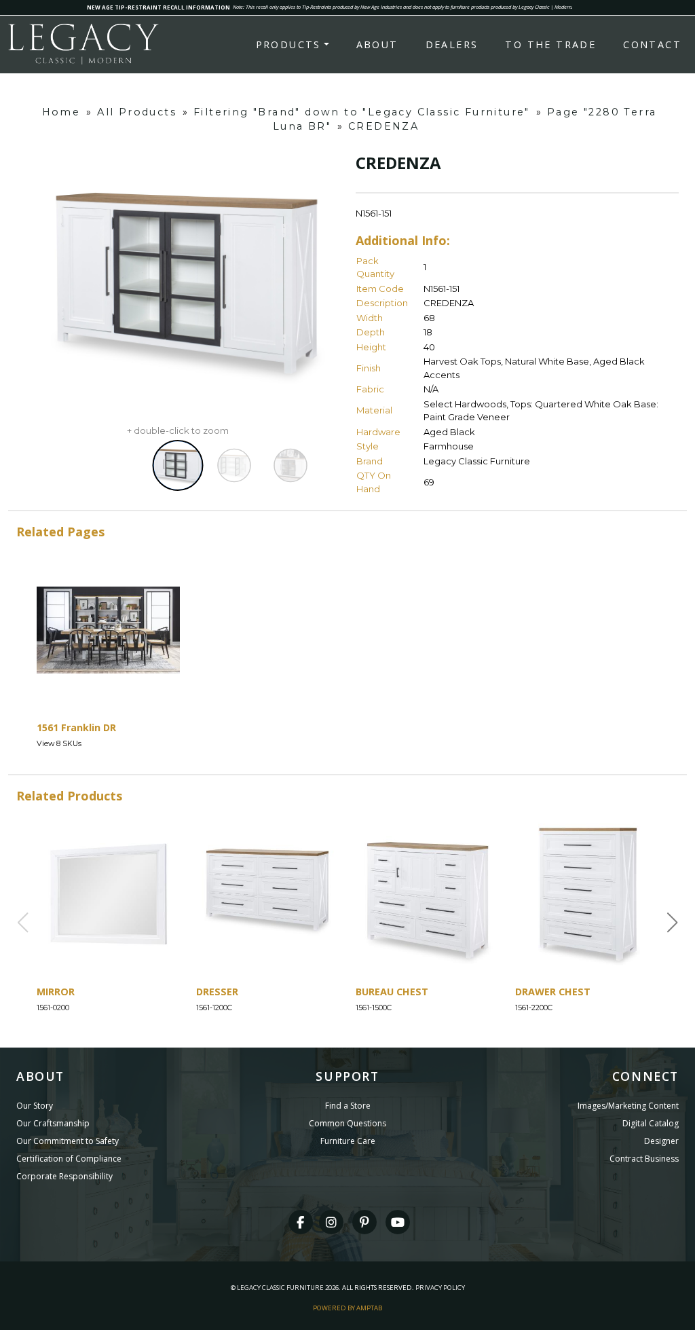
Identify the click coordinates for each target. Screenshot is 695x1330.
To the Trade (550, 44)
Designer (661, 1141)
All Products (136, 112)
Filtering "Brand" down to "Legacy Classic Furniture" (361, 112)
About (377, 44)
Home (61, 112)
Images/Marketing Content (628, 1105)
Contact (652, 44)
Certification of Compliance (68, 1158)
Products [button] (288, 44)
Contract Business (644, 1158)
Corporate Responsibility (64, 1176)
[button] (672, 922)
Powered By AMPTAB (347, 1308)
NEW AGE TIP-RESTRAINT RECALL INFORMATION (158, 7)
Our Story (34, 1105)
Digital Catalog (650, 1123)
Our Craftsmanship (53, 1123)
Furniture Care (347, 1141)
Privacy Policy (440, 1287)
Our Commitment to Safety (67, 1141)
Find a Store (348, 1105)
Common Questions (347, 1123)
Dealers (452, 44)
